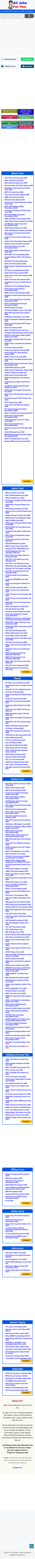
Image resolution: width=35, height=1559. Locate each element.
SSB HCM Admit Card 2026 (15, 432)
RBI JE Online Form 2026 (14, 932)
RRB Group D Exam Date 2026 (16, 375)
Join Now (28, 59)
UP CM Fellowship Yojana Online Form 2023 (17, 1352)
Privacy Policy (14, 1552)
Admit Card (24, 11)
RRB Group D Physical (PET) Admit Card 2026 (18, 324)
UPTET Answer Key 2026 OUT (16, 372)
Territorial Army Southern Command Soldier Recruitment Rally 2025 (16, 1229)
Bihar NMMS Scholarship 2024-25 (17, 1336)
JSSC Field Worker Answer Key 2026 (18, 230)
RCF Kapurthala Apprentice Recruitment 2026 (15, 215)
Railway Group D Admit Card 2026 (17, 244)
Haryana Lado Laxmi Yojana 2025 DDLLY (17, 1330)
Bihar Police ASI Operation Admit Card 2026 (19, 395)
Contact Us (7, 1552)
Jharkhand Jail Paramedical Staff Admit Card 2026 (17, 386)
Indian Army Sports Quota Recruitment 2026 (14, 416)
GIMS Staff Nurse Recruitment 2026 (17, 219)
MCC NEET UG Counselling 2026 (17, 254)
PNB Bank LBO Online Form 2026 (17, 317)
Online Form (16, 11)
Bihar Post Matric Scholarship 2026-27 (19, 413)
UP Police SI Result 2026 (14, 728)
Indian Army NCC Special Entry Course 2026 (16, 353)
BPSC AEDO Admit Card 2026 (16, 633)
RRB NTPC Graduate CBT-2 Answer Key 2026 (18, 340)
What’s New (8, 11)
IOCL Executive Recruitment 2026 (17, 195)
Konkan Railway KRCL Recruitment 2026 (18, 257)
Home (2, 11)
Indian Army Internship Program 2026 (18, 241)
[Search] (29, 16)
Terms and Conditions (25, 1552)
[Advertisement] (17, 37)
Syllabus (31, 11)
